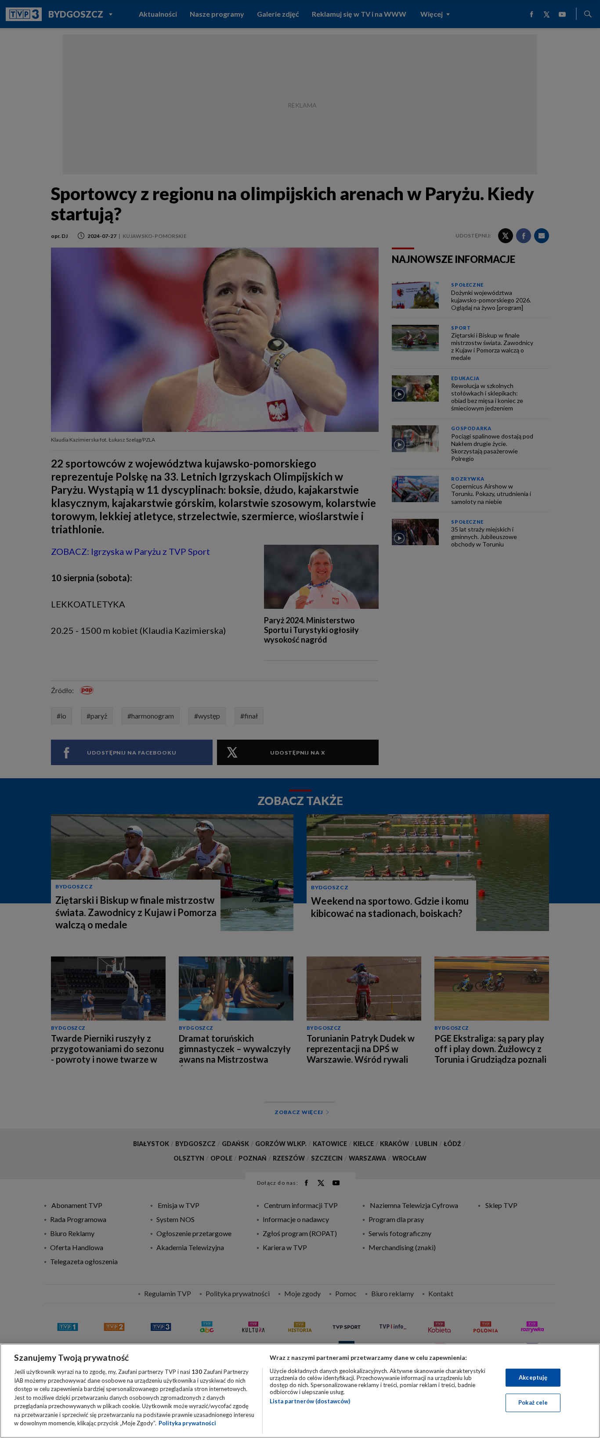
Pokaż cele (533, 1402)
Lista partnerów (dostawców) (310, 1401)
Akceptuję (533, 1377)
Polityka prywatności (187, 1423)
